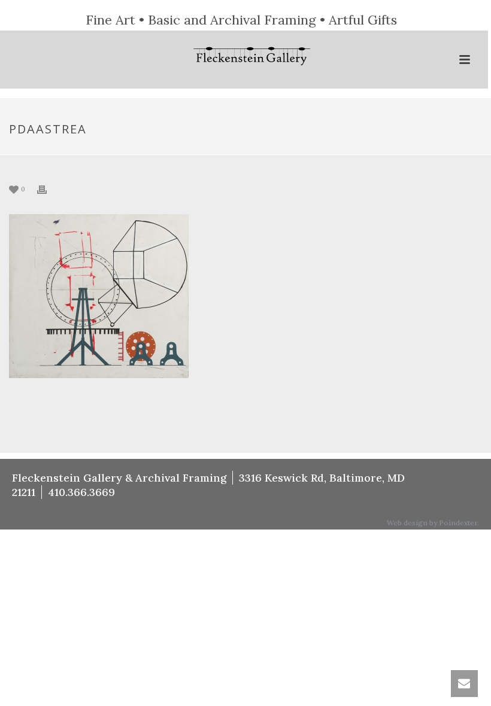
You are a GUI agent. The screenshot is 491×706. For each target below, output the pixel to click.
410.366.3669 (81, 492)
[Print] (48, 189)
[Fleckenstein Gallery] (244, 57)
